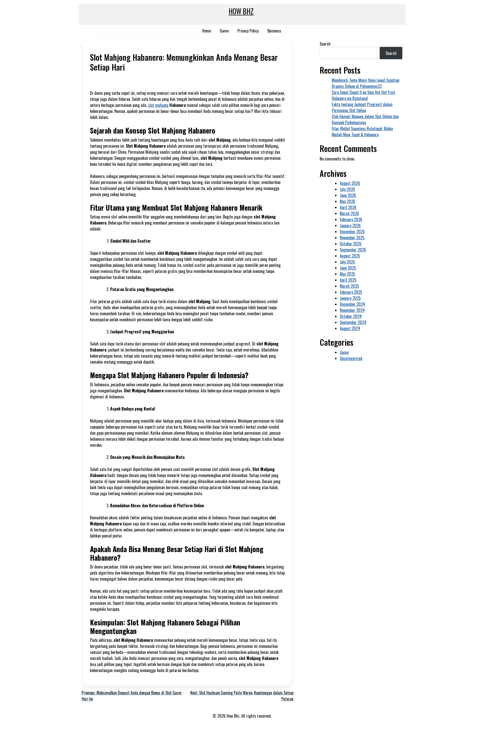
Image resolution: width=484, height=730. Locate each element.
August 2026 (350, 183)
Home (206, 31)
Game (224, 31)
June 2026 (348, 195)
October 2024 (351, 316)
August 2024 (350, 328)
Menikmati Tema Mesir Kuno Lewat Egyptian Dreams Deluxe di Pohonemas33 (365, 83)
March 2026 (349, 213)
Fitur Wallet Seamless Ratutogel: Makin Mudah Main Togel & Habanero (362, 131)
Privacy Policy (248, 31)
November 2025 (352, 238)
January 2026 (350, 226)
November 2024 (352, 310)
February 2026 (351, 219)
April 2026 (348, 207)
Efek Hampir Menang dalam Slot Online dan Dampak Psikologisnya (365, 119)
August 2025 (350, 256)
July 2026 (347, 189)
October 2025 (350, 244)
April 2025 (348, 280)
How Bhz (241, 11)
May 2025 (347, 274)
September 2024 (353, 322)
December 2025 (352, 232)
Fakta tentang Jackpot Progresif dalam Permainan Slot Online (362, 107)
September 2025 (353, 250)
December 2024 (352, 304)
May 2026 (347, 201)
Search (325, 44)
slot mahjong (158, 105)
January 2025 (350, 298)
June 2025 (348, 268)
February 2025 (351, 292)
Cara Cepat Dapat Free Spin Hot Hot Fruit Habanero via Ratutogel (363, 95)
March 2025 (349, 286)
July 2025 (347, 262)
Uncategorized (351, 358)
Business (274, 31)
